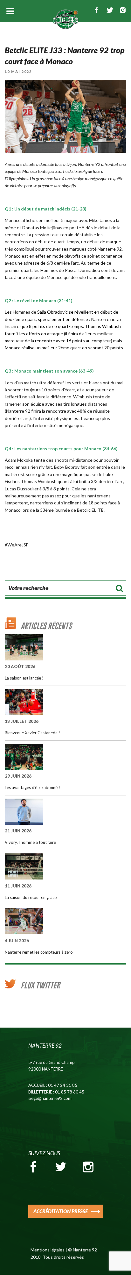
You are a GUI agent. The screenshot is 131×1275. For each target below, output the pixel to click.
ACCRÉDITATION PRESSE (60, 1211)
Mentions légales (48, 1249)
